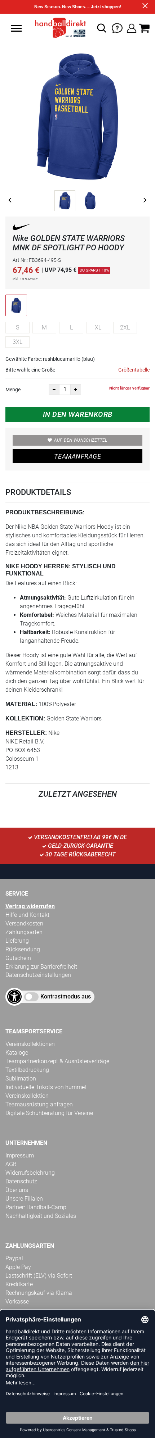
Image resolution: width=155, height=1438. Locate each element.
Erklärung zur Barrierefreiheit (41, 966)
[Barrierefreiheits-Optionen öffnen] (14, 997)
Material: (21, 704)
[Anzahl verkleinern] (54, 389)
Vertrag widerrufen (30, 906)
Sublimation (20, 1078)
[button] (16, 28)
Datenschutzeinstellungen (38, 974)
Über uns (16, 1190)
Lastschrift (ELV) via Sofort (38, 1275)
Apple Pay (18, 1267)
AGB (11, 1164)
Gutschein (18, 958)
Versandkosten (24, 923)
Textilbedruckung (27, 1069)
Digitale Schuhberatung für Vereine (49, 1113)
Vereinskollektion (27, 1095)
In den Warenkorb (77, 414)
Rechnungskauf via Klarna (38, 1292)
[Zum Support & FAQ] (117, 27)
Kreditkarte (19, 1284)
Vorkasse (17, 1301)
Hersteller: (26, 733)
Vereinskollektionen (30, 1044)
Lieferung (17, 940)
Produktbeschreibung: (44, 512)
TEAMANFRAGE (77, 456)
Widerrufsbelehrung (30, 1172)
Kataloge (16, 1052)
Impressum (19, 1155)
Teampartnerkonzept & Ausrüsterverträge (57, 1061)
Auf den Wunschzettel (80, 440)
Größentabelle (134, 369)
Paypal (14, 1258)
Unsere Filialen (24, 1198)
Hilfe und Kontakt (27, 914)
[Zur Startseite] (58, 28)
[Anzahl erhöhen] (75, 389)
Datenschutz (21, 1181)
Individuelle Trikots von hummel (45, 1087)
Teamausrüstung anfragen (39, 1104)
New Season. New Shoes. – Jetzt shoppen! (77, 6)
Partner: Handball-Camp (35, 1207)
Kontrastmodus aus (65, 996)
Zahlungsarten (24, 932)
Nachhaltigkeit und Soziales (40, 1215)
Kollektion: (25, 718)
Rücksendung (22, 949)
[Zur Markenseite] (22, 228)
